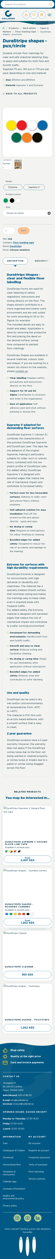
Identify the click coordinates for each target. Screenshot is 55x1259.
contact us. (21, 371)
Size (8, 207)
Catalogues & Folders (14, 1150)
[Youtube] (27, 1218)
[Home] (4, 28)
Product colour (13, 194)
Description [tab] (15, 261)
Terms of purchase (37, 1164)
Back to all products (21, 93)
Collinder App (9, 1181)
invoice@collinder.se (23, 1104)
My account (34, 1143)
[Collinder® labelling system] (8, 15)
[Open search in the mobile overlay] (27, 4)
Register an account (38, 1150)
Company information (14, 1188)
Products (13, 28)
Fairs (5, 1143)
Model (9, 181)
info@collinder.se (19, 1100)
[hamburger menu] (49, 14)
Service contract (36, 1179)
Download (8, 1157)
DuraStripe (16, 246)
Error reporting (36, 1171)
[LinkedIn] (38, 1218)
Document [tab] (42, 261)
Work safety (29, 28)
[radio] (12, 187)
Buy (23, 230)
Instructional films (12, 1164)
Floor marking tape (25, 31)
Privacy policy (10, 1205)
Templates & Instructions (9, 1173)
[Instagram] (17, 1218)
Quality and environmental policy (13, 1197)
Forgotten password (39, 1157)
